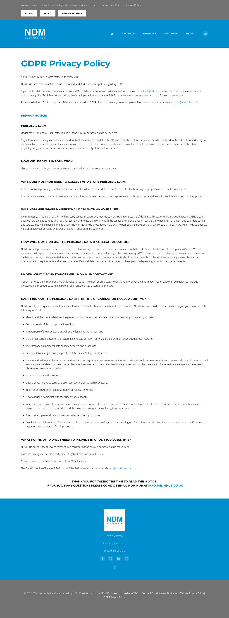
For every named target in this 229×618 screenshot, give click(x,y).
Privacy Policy (133, 5)
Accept (29, 13)
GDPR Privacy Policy (114, 597)
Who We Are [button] (149, 33)
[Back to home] (35, 34)
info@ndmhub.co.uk (156, 91)
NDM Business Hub (111, 593)
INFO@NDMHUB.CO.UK (165, 485)
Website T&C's (131, 593)
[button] (115, 566)
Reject (47, 13)
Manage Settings (72, 13)
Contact (190, 33)
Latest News (170, 33)
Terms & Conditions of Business (159, 593)
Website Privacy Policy (191, 593)
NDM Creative (80, 593)
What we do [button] (128, 33)
